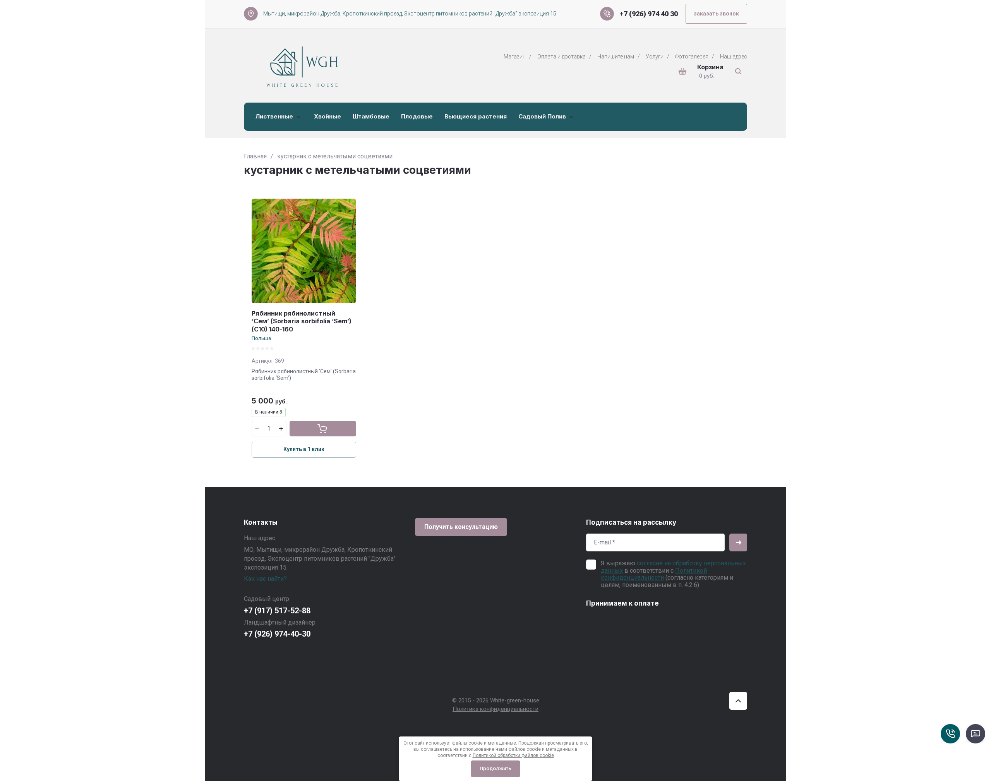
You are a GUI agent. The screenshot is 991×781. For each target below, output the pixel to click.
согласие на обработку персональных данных (673, 567)
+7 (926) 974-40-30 (277, 634)
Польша (261, 338)
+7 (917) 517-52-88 (277, 610)
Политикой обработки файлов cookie (513, 755)
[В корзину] (323, 428)
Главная (255, 156)
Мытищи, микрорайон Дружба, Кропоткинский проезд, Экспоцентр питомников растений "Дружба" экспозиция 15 (409, 13)
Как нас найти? (265, 578)
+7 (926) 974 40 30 (648, 14)
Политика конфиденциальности (495, 708)
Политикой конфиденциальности (654, 574)
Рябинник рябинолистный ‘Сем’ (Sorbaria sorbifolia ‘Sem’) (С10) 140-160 (301, 321)
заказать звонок (716, 13)
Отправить (738, 542)
